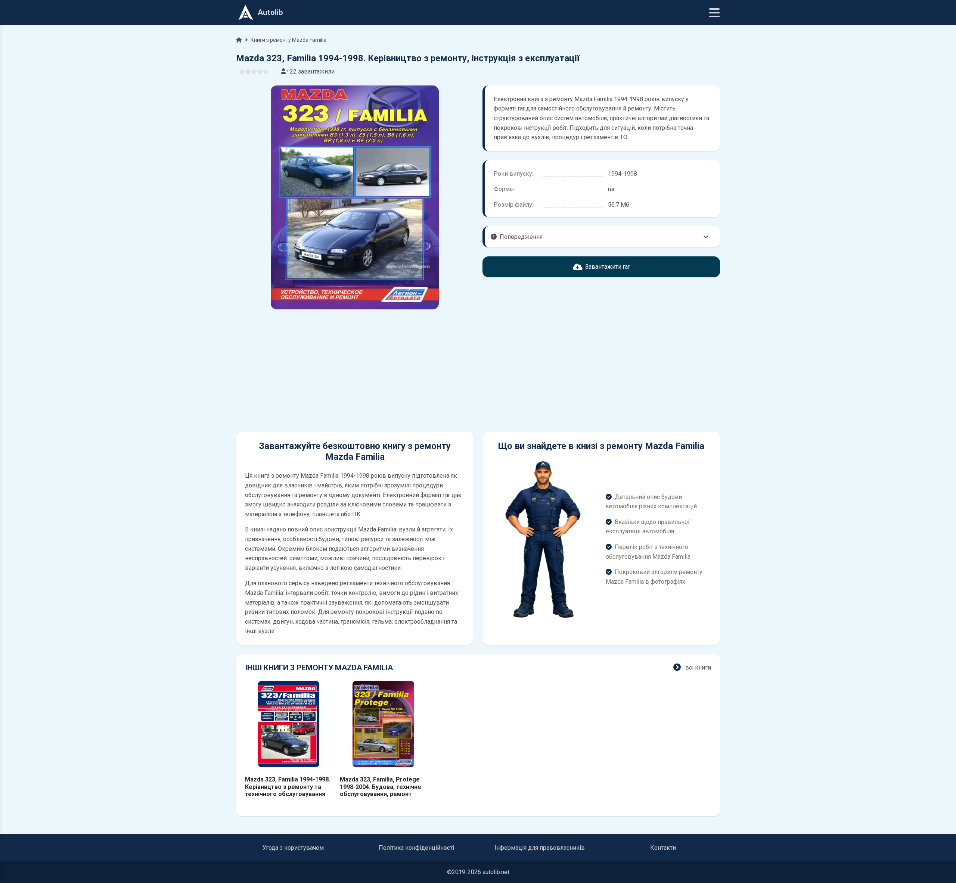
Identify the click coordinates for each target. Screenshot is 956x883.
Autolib (270, 12)
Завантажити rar (607, 266)
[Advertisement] (355, 370)
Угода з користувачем (293, 847)
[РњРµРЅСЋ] (714, 12)
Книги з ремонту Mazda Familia (288, 40)
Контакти (663, 847)
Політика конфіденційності (416, 847)
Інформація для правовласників (539, 847)
